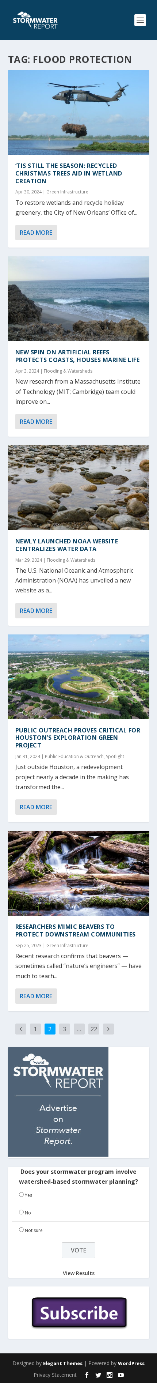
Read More (36, 233)
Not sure (34, 1230)
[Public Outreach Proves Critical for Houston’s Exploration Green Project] (78, 676)
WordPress (131, 1363)
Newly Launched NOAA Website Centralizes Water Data (66, 545)
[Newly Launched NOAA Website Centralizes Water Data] (78, 487)
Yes (28, 1195)
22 (94, 1029)
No (28, 1213)
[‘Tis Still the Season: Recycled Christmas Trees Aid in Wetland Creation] (78, 112)
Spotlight (115, 756)
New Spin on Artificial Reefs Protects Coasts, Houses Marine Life (77, 356)
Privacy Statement (55, 1374)
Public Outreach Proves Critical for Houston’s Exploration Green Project (78, 738)
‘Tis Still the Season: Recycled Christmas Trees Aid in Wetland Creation (68, 173)
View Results (79, 1272)
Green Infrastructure (67, 192)
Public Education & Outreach (74, 756)
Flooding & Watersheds (68, 371)
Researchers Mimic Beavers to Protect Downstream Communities (75, 930)
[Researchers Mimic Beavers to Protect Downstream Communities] (78, 873)
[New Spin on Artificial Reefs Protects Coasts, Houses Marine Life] (78, 298)
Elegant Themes (63, 1363)
